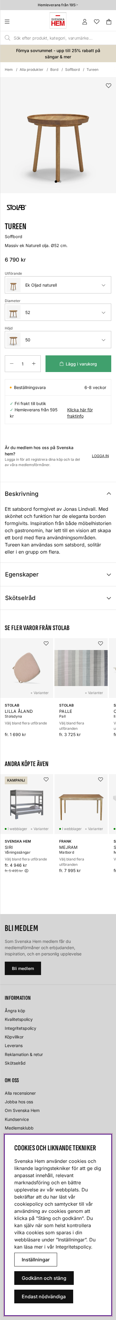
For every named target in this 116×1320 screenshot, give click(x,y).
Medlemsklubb (19, 1127)
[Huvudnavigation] (19, 22)
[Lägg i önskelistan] (108, 86)
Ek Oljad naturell (41, 285)
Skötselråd (20, 598)
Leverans (14, 1045)
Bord (54, 69)
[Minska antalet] (11, 364)
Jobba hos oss (19, 1101)
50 (27, 339)
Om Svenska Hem (22, 1110)
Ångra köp (15, 1010)
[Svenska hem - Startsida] (58, 21)
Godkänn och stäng (44, 1278)
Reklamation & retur (24, 1054)
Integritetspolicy (20, 1028)
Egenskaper (22, 574)
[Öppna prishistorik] (26, 871)
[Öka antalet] (33, 364)
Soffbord (72, 69)
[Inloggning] (85, 22)
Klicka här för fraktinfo (80, 412)
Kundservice (17, 1119)
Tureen (92, 69)
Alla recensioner (20, 1093)
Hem (9, 69)
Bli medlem (23, 968)
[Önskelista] (97, 22)
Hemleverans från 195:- (58, 5)
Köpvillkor (14, 1036)
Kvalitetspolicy (19, 1019)
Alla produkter (31, 69)
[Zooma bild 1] (58, 135)
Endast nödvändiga (44, 1296)
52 (27, 312)
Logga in (100, 456)
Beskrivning (21, 493)
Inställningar (36, 1260)
